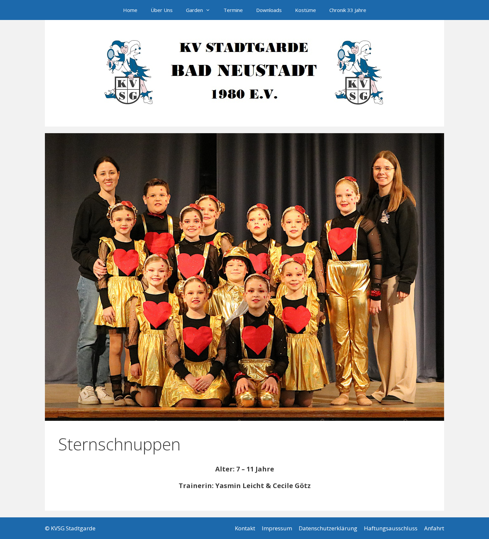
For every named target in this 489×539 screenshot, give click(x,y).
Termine (233, 10)
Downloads (269, 10)
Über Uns (162, 10)
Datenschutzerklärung (328, 528)
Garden (194, 10)
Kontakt (245, 528)
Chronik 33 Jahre (347, 10)
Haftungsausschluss (390, 528)
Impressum (277, 528)
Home (130, 10)
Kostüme (305, 10)
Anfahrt (434, 528)
